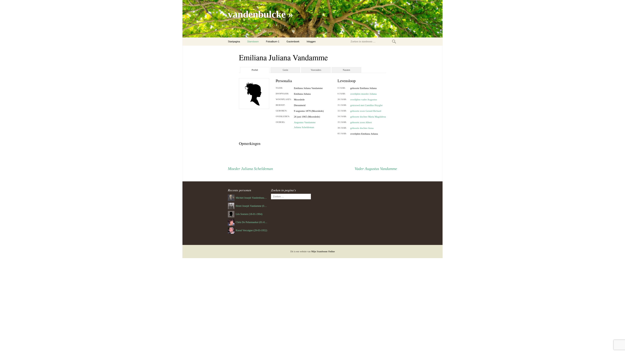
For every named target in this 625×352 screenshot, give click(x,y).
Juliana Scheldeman (304, 127)
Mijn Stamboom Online (323, 251)
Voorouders (316, 70)
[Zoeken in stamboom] (394, 41)
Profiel (255, 70)
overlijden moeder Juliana (363, 94)
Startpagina (234, 41)
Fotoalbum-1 (272, 41)
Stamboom (253, 41)
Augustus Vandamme (305, 122)
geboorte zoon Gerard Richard (365, 111)
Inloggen (311, 41)
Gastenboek (292, 41)
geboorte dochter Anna (362, 128)
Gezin (285, 70)
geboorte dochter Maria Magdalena (368, 116)
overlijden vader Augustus (363, 99)
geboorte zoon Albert (361, 122)
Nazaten (346, 70)
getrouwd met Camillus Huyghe (366, 105)
